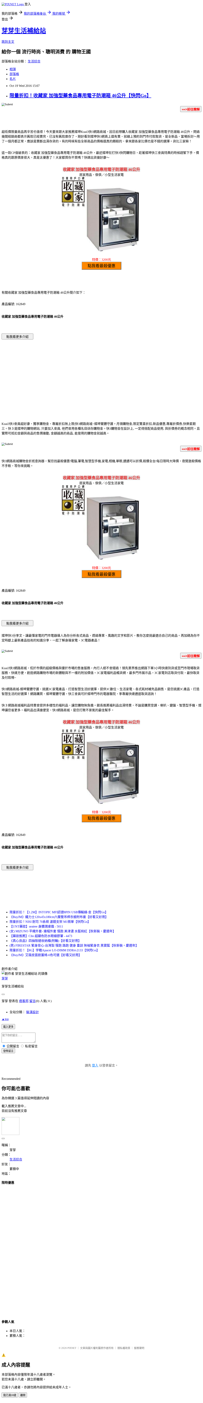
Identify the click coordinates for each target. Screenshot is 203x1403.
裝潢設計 (32, 1012)
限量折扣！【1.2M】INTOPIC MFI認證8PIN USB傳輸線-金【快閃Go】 (59, 912)
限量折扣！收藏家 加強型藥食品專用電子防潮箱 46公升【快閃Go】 (80, 95)
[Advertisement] (67, 374)
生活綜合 (34, 61)
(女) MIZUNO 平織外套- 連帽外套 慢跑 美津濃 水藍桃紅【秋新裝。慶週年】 (63, 931)
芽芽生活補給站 (24, 30)
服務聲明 (139, 1347)
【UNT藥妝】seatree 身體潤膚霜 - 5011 (36, 926)
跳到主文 (8, 41)
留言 (32, 1001)
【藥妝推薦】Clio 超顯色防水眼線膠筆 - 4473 (41, 936)
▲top (5, 1019)
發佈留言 (8, 1050)
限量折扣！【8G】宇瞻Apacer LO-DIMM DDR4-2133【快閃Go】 (55, 950)
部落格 (14, 74)
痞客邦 (24, 1001)
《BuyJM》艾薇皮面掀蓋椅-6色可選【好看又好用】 (46, 955)
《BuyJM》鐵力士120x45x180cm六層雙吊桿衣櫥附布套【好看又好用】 (59, 917)
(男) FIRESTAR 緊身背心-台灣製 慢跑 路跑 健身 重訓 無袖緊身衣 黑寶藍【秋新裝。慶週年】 (74, 945)
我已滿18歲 (9, 1395)
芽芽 (5, 978)
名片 (13, 78)
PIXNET (71, 1347)
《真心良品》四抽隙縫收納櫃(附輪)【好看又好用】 (45, 940)
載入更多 (8, 1026)
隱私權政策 (123, 1347)
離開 (22, 1395)
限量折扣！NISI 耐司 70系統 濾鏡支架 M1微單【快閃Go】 (50, 921)
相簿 (13, 69)
